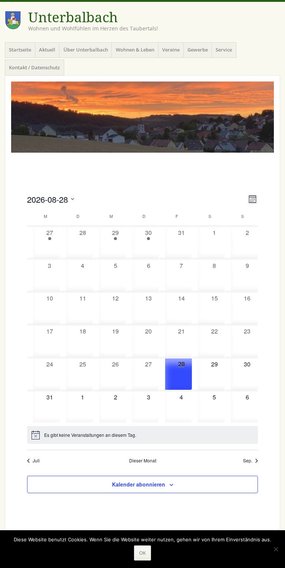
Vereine (171, 49)
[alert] (142, 435)
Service (224, 49)
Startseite (20, 49)
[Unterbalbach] (142, 117)
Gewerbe (197, 49)
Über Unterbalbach (85, 49)
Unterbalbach (73, 18)
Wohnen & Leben (135, 49)
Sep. (247, 461)
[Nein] (275, 549)
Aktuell (47, 49)
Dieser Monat (142, 461)
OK (142, 552)
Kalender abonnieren (138, 484)
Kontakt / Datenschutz (34, 67)
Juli (36, 461)
